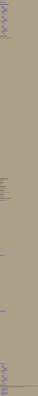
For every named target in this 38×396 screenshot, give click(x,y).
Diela (2, 7)
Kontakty (3, 21)
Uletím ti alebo (3, 311)
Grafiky (5, 9)
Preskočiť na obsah (3, 2)
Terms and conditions (5, 388)
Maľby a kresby (6, 8)
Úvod (3, 6)
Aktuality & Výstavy (5, 11)
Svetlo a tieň (2, 363)
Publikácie (5, 10)
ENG (4, 13)
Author (3, 390)
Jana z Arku (2, 255)
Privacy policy (4, 389)
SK (2, 12)
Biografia (3, 16)
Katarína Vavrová (4, 4)
